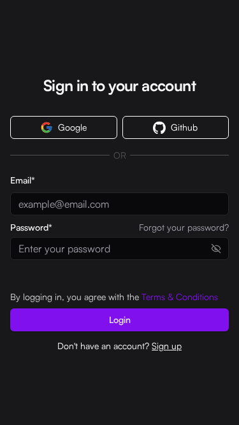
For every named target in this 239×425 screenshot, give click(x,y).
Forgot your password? (184, 227)
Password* (31, 227)
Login (120, 319)
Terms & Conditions (179, 296)
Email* (22, 180)
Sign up (167, 345)
